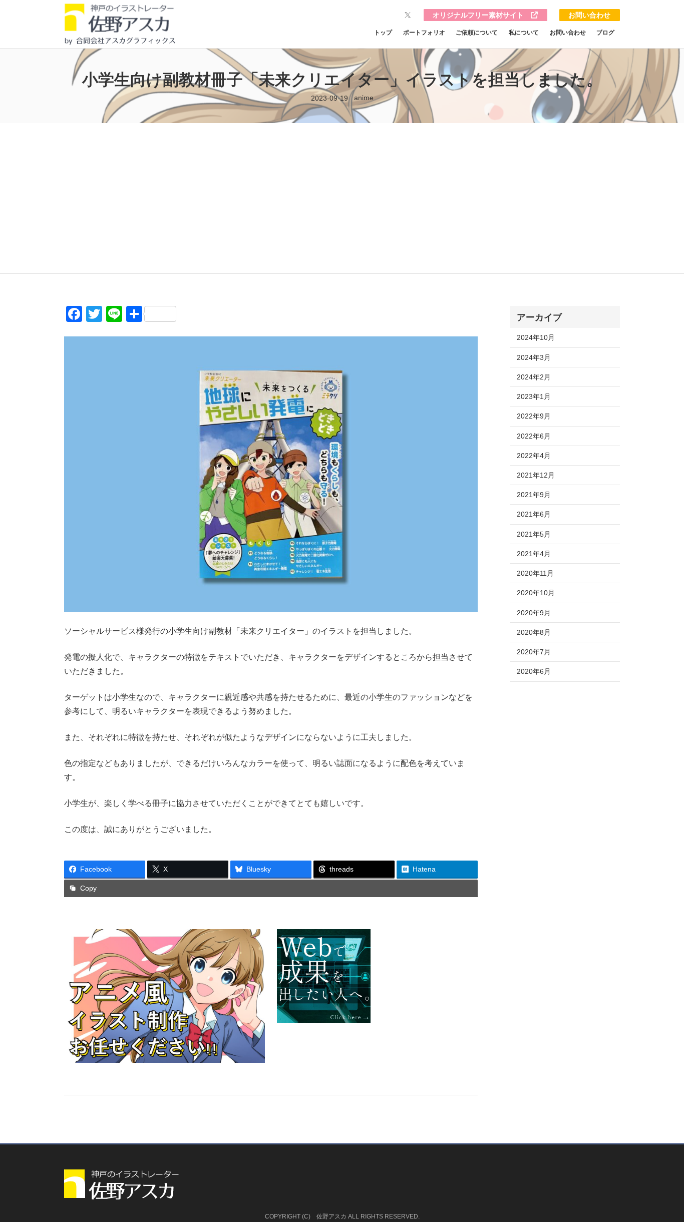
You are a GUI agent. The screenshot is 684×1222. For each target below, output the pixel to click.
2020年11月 (535, 573)
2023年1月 (534, 396)
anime (364, 98)
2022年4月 (534, 456)
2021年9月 (534, 495)
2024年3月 (534, 357)
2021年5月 (534, 534)
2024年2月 (534, 377)
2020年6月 (534, 671)
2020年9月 (534, 613)
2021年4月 (534, 554)
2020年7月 (534, 652)
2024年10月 (536, 337)
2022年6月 (534, 436)
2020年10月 (536, 593)
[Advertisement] (342, 198)
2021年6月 (534, 514)
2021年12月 (536, 475)
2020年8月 (534, 632)
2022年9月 (534, 416)
